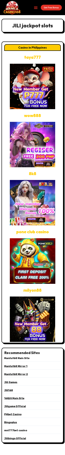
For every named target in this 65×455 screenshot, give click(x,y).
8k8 (32, 173)
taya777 (32, 57)
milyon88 (32, 290)
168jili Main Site (14, 398)
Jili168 (8, 390)
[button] (36, 7)
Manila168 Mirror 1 (16, 366)
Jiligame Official (15, 406)
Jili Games (10, 382)
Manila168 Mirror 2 (16, 374)
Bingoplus (10, 422)
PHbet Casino (12, 414)
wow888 (32, 115)
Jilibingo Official (15, 438)
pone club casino (32, 231)
